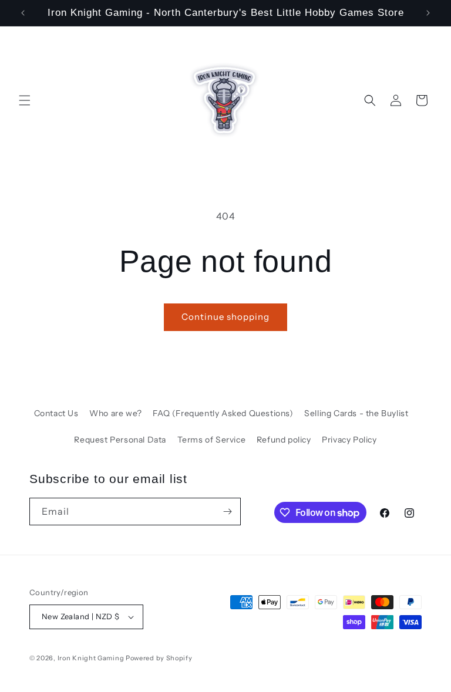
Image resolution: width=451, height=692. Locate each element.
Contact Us (56, 413)
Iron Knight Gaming (91, 658)
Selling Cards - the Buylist (356, 413)
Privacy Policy (349, 439)
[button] (25, 100)
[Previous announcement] (23, 13)
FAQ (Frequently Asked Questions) (223, 413)
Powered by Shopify (159, 658)
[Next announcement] (428, 13)
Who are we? (115, 413)
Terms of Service (211, 439)
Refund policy (284, 439)
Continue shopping (225, 316)
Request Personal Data (120, 439)
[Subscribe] (227, 511)
